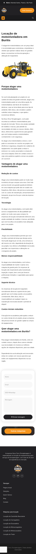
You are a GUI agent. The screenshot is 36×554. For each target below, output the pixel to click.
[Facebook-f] (14, 476)
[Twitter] (18, 476)
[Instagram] (22, 476)
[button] (3, 18)
